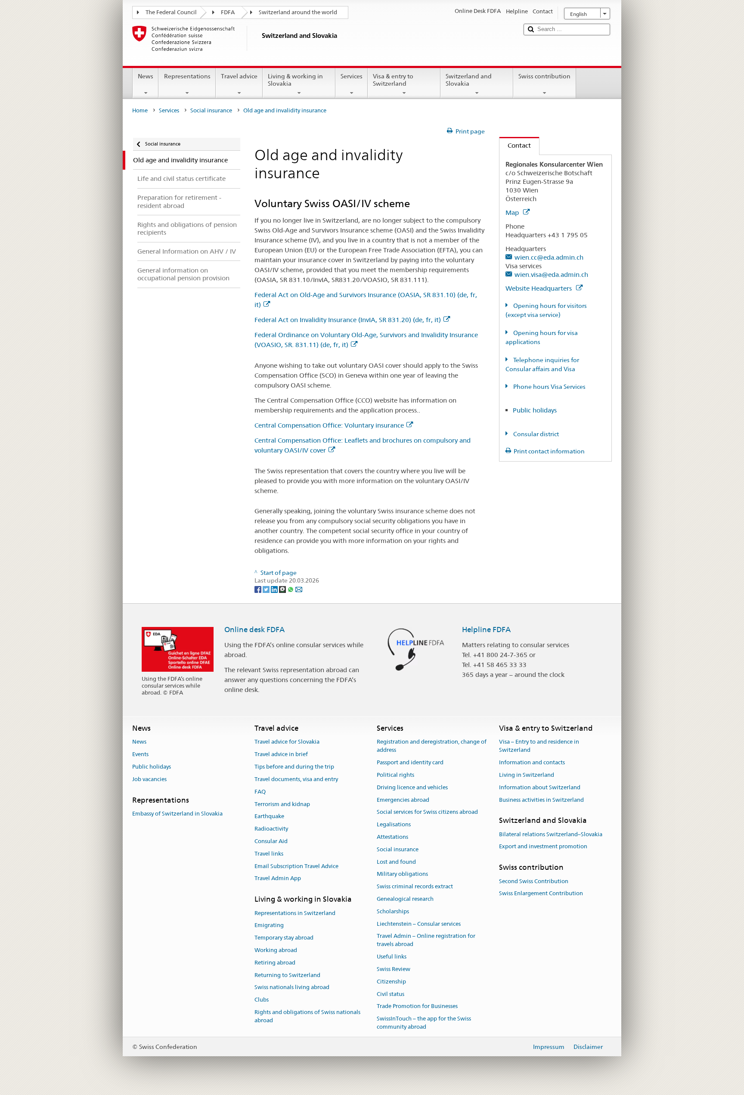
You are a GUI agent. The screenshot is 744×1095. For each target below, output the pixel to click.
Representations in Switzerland (294, 913)
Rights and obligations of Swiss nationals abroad (307, 1016)
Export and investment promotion (543, 847)
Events (140, 754)
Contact (515, 145)
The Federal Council (171, 12)
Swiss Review (393, 969)
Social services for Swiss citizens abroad (427, 812)
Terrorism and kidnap (282, 804)
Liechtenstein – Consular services (419, 924)
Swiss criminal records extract (415, 886)
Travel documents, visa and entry (296, 779)
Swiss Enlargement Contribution (541, 893)
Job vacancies (149, 779)
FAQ (260, 791)
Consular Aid (271, 841)
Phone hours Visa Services (549, 386)
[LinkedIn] (275, 588)
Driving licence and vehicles (412, 787)
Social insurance (211, 110)
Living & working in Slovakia (295, 80)
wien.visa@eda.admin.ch (551, 274)
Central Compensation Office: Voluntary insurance (329, 425)
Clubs (261, 999)
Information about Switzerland (539, 787)
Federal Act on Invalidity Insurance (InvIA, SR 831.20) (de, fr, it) (347, 320)
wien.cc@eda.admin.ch (549, 257)
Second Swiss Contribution (533, 881)
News (145, 76)
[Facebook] (258, 588)
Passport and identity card (410, 762)
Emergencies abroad (403, 800)
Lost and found (396, 862)
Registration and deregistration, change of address (432, 746)
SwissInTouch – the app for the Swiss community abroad (424, 1022)
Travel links (268, 853)
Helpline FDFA (486, 629)
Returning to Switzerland (287, 975)
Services (352, 76)
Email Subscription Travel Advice (296, 866)
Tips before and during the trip (294, 766)
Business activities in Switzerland (541, 800)
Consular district (535, 434)
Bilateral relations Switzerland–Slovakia (550, 834)
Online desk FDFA (254, 629)
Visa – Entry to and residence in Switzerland (539, 746)
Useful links (391, 956)
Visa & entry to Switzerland (393, 80)
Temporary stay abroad (283, 937)
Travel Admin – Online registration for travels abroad (426, 940)
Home (140, 110)
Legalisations (394, 824)
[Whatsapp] (291, 588)
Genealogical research (405, 899)
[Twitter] (267, 588)
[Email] (298, 588)
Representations (187, 76)
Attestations (392, 837)
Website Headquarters (539, 288)
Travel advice (239, 76)
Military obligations (402, 874)
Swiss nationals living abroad (291, 987)
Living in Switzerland (526, 775)
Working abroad (275, 950)
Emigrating (269, 925)
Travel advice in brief (281, 754)
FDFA (228, 12)
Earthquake (269, 816)
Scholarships (393, 911)
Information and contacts (532, 762)
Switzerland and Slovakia (469, 80)
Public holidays (535, 410)
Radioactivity (271, 828)
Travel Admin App (277, 878)
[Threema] (283, 588)
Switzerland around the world (298, 12)
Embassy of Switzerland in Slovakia (177, 813)
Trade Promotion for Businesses (417, 1006)
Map (513, 212)
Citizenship (391, 981)
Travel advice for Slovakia (286, 742)
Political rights (395, 775)
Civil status (390, 994)
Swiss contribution (544, 76)
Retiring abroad (274, 962)
